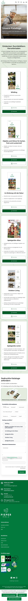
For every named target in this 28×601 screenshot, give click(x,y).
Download (15, 111)
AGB (11, 458)
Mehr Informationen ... (20, 592)
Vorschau (15, 107)
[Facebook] (11, 578)
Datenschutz (3, 540)
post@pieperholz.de (8, 496)
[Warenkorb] (23, 2)
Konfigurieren (22, 595)
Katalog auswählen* (7, 420)
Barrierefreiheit (4, 544)
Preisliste (14, 163)
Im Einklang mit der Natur (11, 431)
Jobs (2, 529)
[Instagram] (16, 578)
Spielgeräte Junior (9, 440)
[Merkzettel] (18, 2)
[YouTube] (13, 578)
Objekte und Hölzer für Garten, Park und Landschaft (14, 427)
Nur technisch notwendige (9, 595)
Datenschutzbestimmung (12, 457)
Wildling (7, 423)
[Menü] (26, 2)
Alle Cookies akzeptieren (14, 599)
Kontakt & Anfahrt (5, 525)
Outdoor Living (8, 437)
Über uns (3, 527)
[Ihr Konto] (21, 2)
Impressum (3, 538)
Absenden (22, 472)
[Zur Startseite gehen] (7, 2)
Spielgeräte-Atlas (9, 434)
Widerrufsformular (5, 547)
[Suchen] (16, 2)
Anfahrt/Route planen (9, 490)
